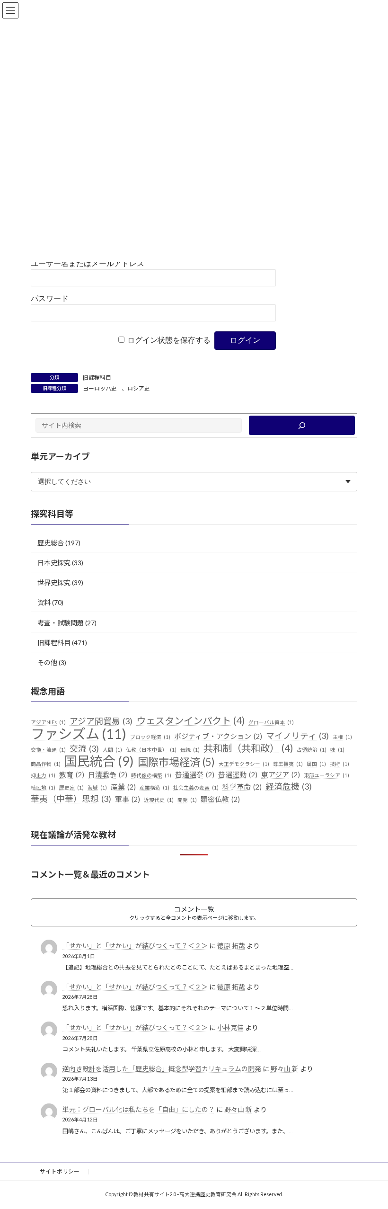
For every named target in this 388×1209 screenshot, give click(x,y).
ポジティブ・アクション (218, 736)
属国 (316, 763)
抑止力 (43, 775)
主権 (342, 737)
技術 (339, 763)
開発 (187, 800)
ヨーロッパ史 (100, 388)
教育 (71, 774)
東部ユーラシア (326, 775)
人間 (112, 750)
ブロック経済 (150, 737)
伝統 (190, 750)
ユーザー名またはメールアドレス (87, 263)
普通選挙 (194, 774)
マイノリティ (297, 735)
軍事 (127, 799)
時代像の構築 (151, 775)
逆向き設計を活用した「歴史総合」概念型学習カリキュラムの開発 (161, 1069)
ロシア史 (138, 388)
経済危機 (288, 786)
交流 (84, 748)
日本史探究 (54, 563)
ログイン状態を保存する (169, 340)
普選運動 (237, 774)
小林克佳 (230, 1027)
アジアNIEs (48, 722)
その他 (47, 662)
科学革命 (242, 786)
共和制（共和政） (248, 748)
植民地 (43, 787)
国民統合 (99, 760)
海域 (97, 787)
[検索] (302, 425)
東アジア (280, 774)
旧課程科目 (97, 377)
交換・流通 (48, 750)
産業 (123, 786)
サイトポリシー (59, 1171)
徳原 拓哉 (231, 946)
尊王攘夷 (288, 763)
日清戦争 (107, 774)
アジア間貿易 (101, 721)
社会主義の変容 (196, 787)
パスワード (50, 298)
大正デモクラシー (244, 763)
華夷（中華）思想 (71, 798)
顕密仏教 (220, 799)
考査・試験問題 (60, 622)
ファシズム (78, 733)
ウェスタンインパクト (190, 720)
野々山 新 (285, 1069)
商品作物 (46, 763)
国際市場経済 (176, 761)
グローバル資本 (271, 722)
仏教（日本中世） (151, 750)
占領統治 (311, 750)
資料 (44, 602)
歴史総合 (50, 543)
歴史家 (71, 787)
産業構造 (154, 787)
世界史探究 (54, 582)
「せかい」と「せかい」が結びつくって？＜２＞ (135, 946)
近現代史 (159, 800)
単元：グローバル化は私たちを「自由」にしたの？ (138, 1109)
